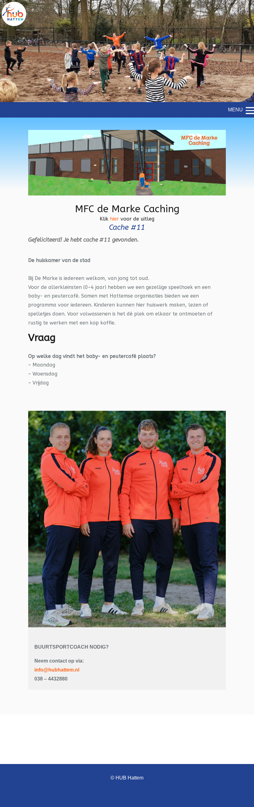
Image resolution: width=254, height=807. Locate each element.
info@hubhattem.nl (56, 669)
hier (114, 219)
